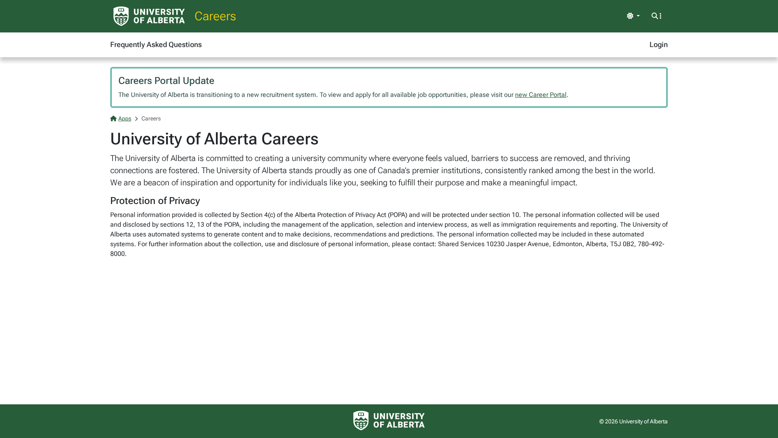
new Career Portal (540, 95)
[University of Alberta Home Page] (149, 16)
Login (659, 44)
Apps (124, 118)
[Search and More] (656, 16)
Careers (215, 16)
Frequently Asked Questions (156, 44)
